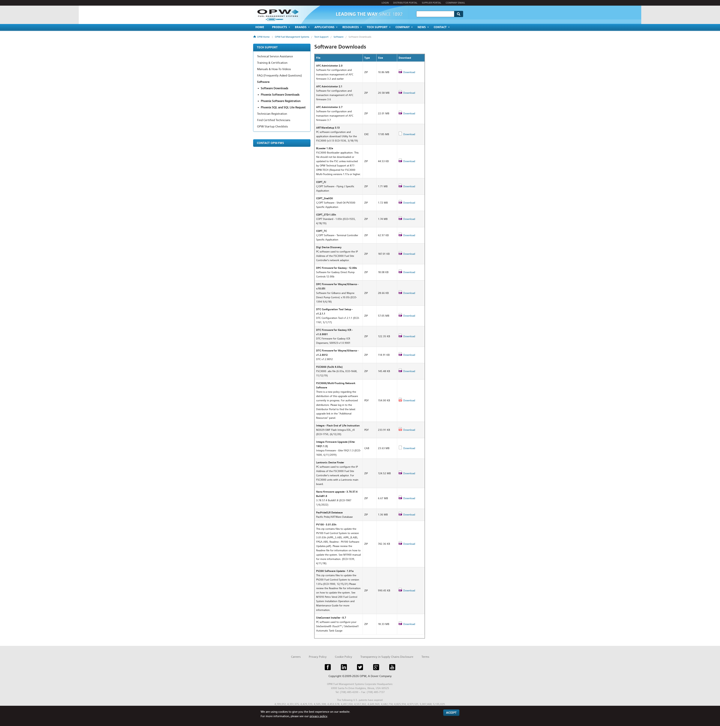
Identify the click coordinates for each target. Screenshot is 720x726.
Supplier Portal (431, 2)
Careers (296, 657)
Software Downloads (360, 36)
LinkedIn (344, 667)
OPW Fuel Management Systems (292, 36)
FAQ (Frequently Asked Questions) (279, 75)
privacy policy (318, 716)
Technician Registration (272, 113)
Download (409, 72)
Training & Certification (272, 62)
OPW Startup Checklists (272, 126)
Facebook (328, 667)
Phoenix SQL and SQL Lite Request (283, 107)
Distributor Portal (405, 2)
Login (385, 2)
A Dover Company (380, 676)
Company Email (455, 2)
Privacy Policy (318, 657)
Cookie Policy (343, 657)
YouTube (392, 667)
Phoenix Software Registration (281, 101)
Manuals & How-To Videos (274, 69)
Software (339, 36)
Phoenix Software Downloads (280, 94)
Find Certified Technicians (273, 120)
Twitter (360, 667)
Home (259, 27)
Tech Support (321, 36)
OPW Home (263, 36)
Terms (425, 657)
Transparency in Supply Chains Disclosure (386, 657)
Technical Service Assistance (275, 56)
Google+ (376, 667)
